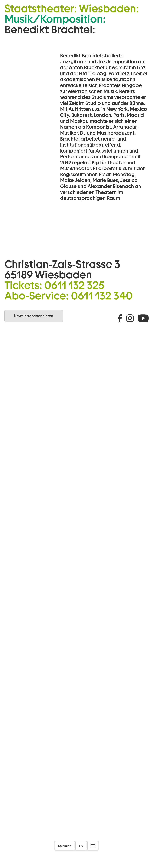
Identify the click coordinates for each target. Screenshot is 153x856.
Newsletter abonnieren (33, 316)
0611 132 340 (102, 295)
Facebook (120, 318)
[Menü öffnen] (92, 845)
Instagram (130, 318)
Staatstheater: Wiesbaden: (71, 8)
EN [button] (81, 845)
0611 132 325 (74, 285)
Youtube (143, 318)
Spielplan (64, 846)
